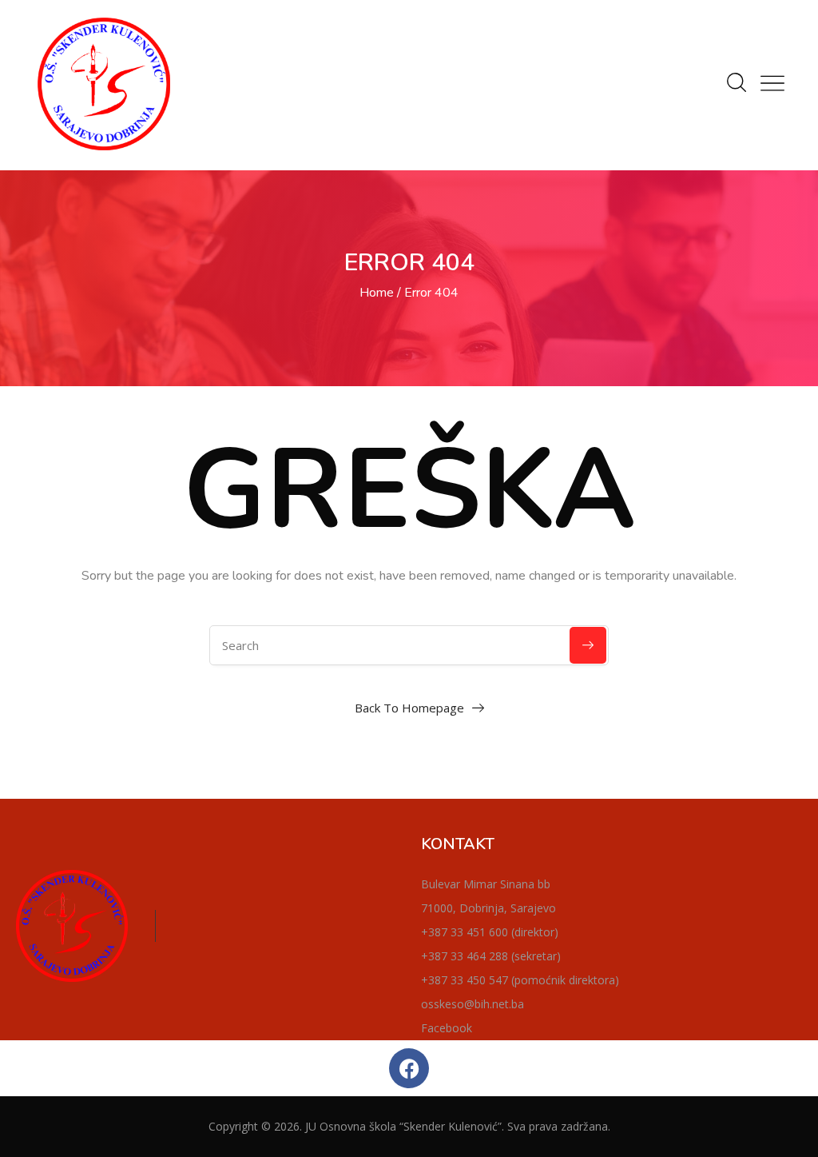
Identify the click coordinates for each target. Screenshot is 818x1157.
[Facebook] (409, 1068)
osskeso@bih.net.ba (472, 1003)
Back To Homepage (409, 708)
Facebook (446, 1027)
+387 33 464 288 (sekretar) (491, 956)
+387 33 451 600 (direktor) (489, 932)
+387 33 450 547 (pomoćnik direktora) (520, 979)
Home (376, 292)
